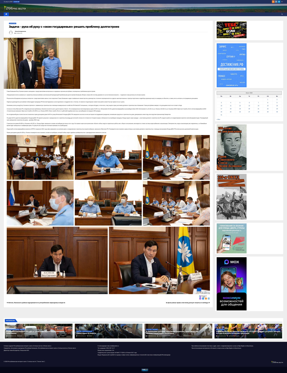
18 (230, 108)
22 (267, 108)
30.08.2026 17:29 (12, 336)
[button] (282, 14)
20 (249, 108)
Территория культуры (87, 331)
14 (258, 105)
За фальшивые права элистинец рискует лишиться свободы (187, 302)
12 (240, 105)
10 (221, 105)
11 (230, 105)
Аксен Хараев (163, 336)
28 (258, 111)
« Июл (218, 119)
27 (249, 111)
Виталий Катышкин (234, 336)
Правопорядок (12, 23)
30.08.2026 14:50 (221, 336)
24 (221, 111)
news (20, 336)
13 (249, 105)
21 (258, 108)
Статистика (149, 329)
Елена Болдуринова (20, 31)
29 (267, 111)
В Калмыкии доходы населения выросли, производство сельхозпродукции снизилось (172, 332)
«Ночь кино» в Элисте (86, 333)
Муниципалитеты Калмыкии (13, 329)
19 (240, 108)
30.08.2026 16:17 (82, 336)
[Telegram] (209, 299)
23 (277, 108)
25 (230, 111)
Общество (22, 329)
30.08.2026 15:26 (152, 336)
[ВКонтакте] (203, 299)
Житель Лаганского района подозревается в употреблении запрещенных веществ (36, 302)
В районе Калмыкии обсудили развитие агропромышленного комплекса (35, 332)
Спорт (217, 329)
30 (277, 111)
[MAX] (200, 299)
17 (221, 108)
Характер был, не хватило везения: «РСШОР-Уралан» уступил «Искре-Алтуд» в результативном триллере (248, 332)
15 (267, 105)
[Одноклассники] (206, 299)
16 (277, 105)
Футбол (222, 329)
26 (240, 111)
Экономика (155, 329)
